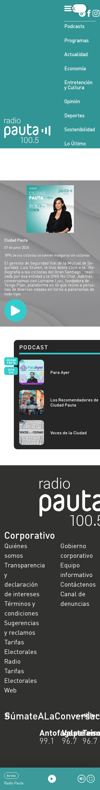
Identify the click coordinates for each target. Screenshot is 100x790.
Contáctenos (78, 584)
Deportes (74, 115)
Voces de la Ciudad (68, 432)
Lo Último (75, 143)
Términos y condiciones (21, 608)
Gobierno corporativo (76, 550)
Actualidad (76, 54)
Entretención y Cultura (78, 84)
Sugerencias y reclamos (21, 627)
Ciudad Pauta (16, 240)
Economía (75, 68)
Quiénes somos (15, 550)
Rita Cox (11, 371)
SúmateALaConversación (35, 716)
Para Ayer (60, 372)
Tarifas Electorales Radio (20, 651)
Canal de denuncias (74, 598)
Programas (76, 40)
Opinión (72, 101)
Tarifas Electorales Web (20, 680)
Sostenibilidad (79, 129)
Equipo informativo (76, 569)
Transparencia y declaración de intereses (22, 579)
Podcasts (74, 26)
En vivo (11, 775)
